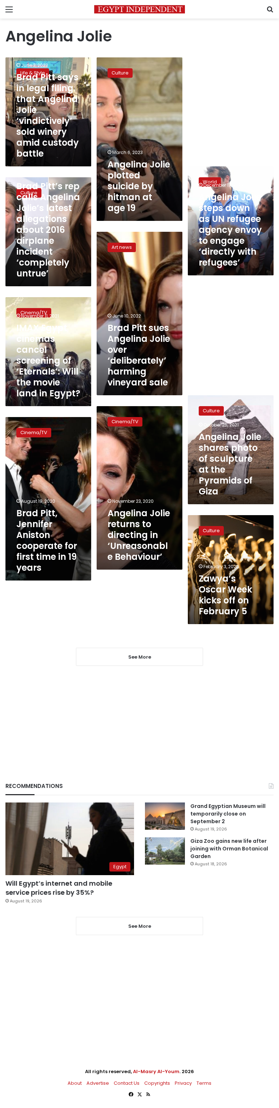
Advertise (97, 1083)
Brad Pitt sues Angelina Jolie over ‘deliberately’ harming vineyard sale (139, 355)
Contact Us (127, 1083)
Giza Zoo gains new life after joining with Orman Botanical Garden (229, 848)
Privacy (183, 1083)
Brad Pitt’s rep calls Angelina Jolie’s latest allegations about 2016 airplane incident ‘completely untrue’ (48, 229)
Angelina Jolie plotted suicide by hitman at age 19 (139, 186)
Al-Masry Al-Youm (156, 1071)
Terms (204, 1083)
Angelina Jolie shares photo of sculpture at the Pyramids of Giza (230, 464)
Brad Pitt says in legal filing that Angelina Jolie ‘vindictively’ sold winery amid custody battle (47, 115)
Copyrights (157, 1083)
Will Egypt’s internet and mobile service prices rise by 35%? (58, 888)
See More (139, 926)
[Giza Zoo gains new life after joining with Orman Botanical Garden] (165, 851)
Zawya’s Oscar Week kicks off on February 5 (225, 595)
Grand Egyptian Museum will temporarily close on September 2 (228, 813)
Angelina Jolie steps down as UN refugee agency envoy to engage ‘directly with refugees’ (230, 229)
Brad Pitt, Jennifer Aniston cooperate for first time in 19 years (46, 540)
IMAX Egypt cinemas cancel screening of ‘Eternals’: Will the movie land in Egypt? (48, 360)
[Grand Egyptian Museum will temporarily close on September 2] (165, 816)
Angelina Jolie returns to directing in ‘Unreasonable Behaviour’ (139, 535)
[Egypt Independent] (139, 9)
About (75, 1083)
